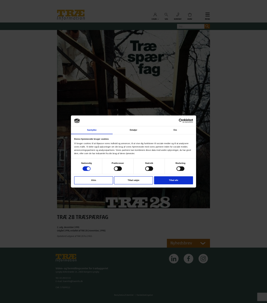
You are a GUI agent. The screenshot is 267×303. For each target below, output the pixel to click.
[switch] (118, 168)
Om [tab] (175, 130)
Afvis (93, 180)
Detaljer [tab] (133, 130)
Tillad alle (173, 180)
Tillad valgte (133, 180)
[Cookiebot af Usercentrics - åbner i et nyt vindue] (181, 121)
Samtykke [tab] (92, 130)
